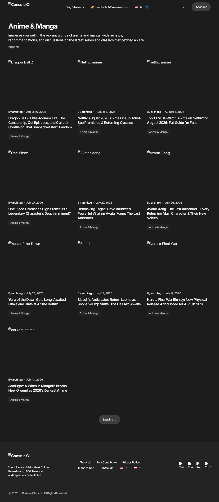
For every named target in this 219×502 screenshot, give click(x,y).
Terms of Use (86, 468)
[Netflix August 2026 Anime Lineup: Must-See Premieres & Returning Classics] (109, 83)
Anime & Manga (19, 136)
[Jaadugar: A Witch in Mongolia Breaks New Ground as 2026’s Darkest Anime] (40, 351)
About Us (85, 462)
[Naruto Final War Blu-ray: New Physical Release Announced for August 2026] (179, 265)
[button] (184, 6)
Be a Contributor (107, 462)
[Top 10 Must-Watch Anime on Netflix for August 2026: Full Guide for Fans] (179, 83)
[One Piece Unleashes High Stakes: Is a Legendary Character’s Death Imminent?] (40, 174)
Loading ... (109, 419)
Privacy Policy (131, 462)
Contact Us (106, 468)
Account (201, 7)
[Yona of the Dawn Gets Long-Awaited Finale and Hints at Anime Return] (40, 265)
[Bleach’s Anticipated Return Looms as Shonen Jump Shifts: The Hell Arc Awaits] (109, 265)
